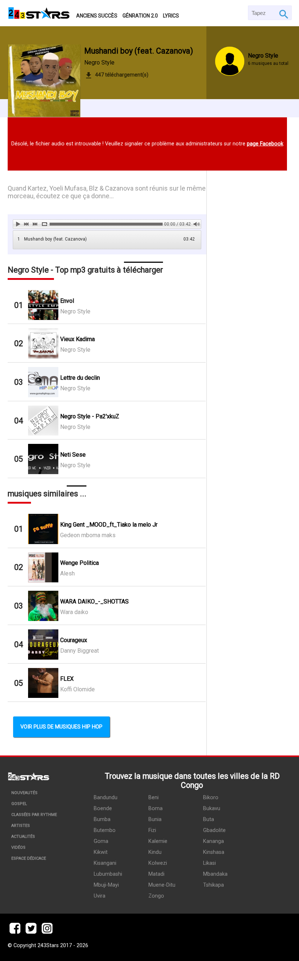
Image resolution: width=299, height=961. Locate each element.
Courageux (73, 640)
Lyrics (171, 16)
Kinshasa (213, 852)
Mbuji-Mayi (106, 885)
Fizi (152, 830)
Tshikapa (213, 885)
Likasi (209, 863)
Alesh (67, 573)
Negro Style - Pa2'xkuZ (89, 416)
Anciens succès (96, 16)
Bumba (102, 819)
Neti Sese (73, 454)
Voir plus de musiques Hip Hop (61, 727)
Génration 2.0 (140, 16)
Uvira (99, 896)
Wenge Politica (79, 562)
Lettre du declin (80, 377)
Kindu (155, 852)
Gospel (19, 803)
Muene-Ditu (161, 885)
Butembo (105, 830)
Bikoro (210, 797)
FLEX (67, 678)
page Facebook (265, 144)
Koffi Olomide (77, 689)
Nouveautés (24, 792)
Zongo (156, 896)
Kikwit (101, 852)
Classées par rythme (34, 814)
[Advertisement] (249, 393)
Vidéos (18, 847)
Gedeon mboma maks (88, 535)
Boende (103, 808)
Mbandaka (215, 874)
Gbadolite (214, 830)
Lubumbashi (108, 874)
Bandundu (105, 797)
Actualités (23, 836)
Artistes (20, 825)
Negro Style (99, 62)
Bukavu (211, 808)
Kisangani (105, 863)
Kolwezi (157, 863)
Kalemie (157, 841)
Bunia (155, 819)
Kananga (213, 841)
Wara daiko (74, 612)
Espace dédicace (28, 858)
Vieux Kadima (77, 339)
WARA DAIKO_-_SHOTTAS (94, 601)
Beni (153, 797)
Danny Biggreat (79, 650)
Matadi (156, 874)
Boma (155, 808)
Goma (101, 841)
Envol (67, 300)
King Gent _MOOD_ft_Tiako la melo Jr (109, 524)
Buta (208, 819)
